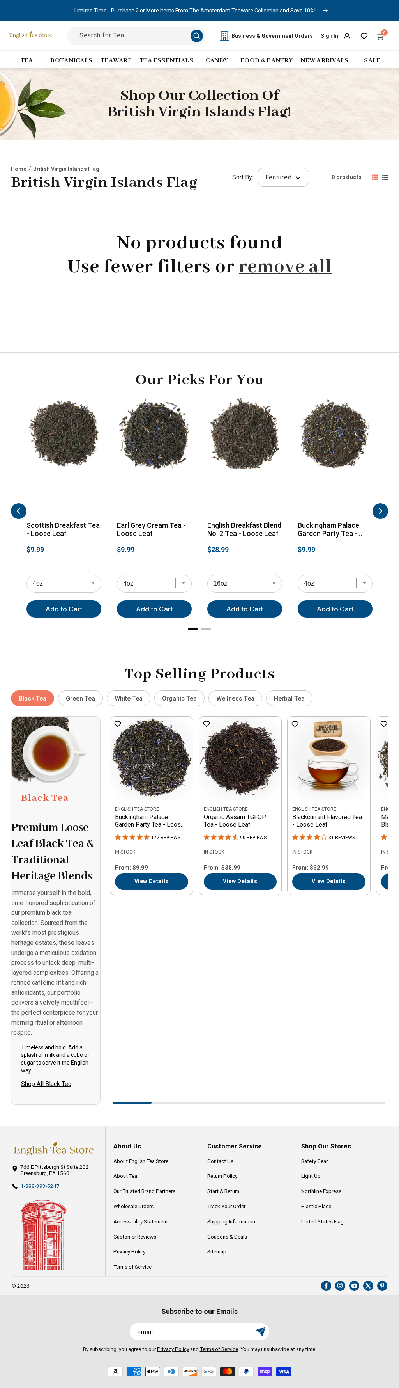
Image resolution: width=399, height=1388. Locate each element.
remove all (285, 267)
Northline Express (321, 1191)
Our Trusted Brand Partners (144, 1191)
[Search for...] (197, 36)
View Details (151, 881)
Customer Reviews (134, 1237)
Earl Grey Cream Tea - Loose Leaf (151, 529)
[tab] (193, 629)
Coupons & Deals (227, 1237)
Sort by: (242, 177)
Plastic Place (316, 1206)
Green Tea (80, 698)
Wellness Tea (235, 698)
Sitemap (216, 1251)
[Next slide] (380, 511)
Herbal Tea (289, 698)
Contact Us (220, 1161)
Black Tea (32, 698)
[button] (381, 35)
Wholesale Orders (133, 1206)
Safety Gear (314, 1161)
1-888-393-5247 (40, 1186)
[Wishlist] (364, 35)
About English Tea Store (140, 1161)
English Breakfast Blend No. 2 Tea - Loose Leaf (244, 529)
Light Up (311, 1176)
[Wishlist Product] (118, 724)
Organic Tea (179, 698)
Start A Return (223, 1191)
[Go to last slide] (18, 511)
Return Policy (222, 1176)
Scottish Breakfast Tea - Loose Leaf (63, 529)
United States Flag (322, 1221)
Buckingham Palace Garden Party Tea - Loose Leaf (328, 530)
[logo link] (53, 1149)
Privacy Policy (129, 1251)
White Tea (129, 698)
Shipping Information (231, 1221)
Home (18, 169)
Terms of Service (132, 1267)
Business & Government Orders (272, 36)
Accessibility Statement (140, 1221)
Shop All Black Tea (46, 1084)
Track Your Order (226, 1206)
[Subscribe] (260, 1331)
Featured (279, 177)
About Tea (125, 1176)
